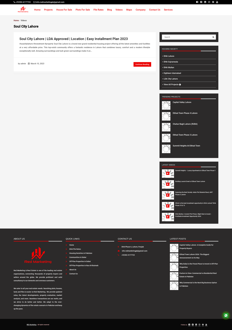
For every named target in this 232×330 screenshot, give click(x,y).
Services (168, 9)
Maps (129, 9)
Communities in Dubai (77, 257)
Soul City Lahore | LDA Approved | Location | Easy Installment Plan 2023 (73, 39)
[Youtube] (217, 2)
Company (140, 9)
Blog (109, 9)
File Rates (99, 9)
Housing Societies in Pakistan (80, 253)
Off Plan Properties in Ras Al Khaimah (83, 265)
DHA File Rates (75, 249)
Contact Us (154, 9)
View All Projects (171, 84)
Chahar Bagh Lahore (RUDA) (185, 124)
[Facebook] (197, 2)
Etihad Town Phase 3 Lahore (185, 135)
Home (37, 9)
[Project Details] (166, 105)
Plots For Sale (83, 9)
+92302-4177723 (128, 255)
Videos (119, 9)
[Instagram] (209, 2)
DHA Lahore (169, 56)
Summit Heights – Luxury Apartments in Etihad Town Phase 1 (195, 170)
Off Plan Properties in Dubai (80, 261)
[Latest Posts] (174, 248)
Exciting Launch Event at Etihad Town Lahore (190, 181)
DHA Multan (169, 67)
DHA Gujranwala (171, 62)
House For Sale (64, 9)
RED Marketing (31, 325)
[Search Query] (213, 37)
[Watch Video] (168, 175)
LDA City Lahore (171, 79)
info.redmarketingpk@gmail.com (134, 251)
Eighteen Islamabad (172, 73)
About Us (72, 270)
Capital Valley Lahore (182, 102)
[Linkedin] (205, 2)
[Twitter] (201, 2)
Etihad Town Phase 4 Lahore (185, 113)
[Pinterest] (213, 2)
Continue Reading (142, 64)
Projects (48, 9)
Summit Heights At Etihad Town (186, 146)
